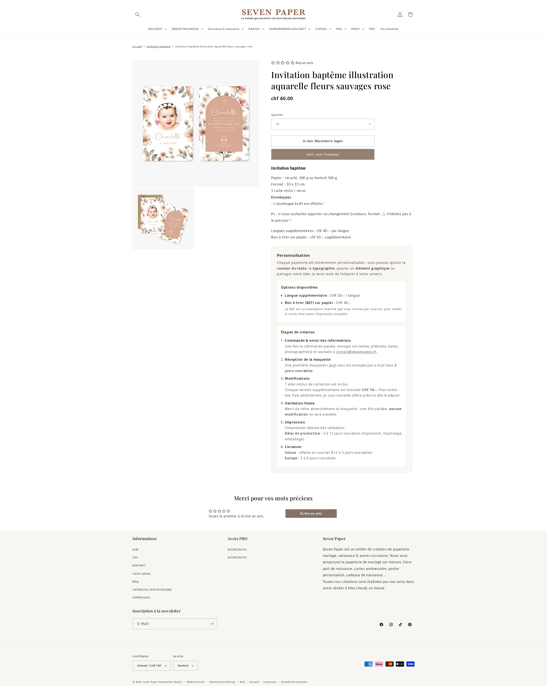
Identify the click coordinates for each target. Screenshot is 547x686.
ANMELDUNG (237, 549)
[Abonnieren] (212, 623)
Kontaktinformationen (294, 681)
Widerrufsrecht (196, 681)
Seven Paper (150, 681)
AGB (135, 549)
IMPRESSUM (141, 597)
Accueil (137, 46)
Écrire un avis (311, 513)
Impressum (270, 681)
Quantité (277, 115)
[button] (137, 14)
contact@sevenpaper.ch (356, 351)
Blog (135, 581)
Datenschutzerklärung (222, 681)
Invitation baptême (159, 46)
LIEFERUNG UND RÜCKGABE (152, 589)
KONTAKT (139, 565)
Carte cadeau (141, 573)
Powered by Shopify (170, 681)
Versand (254, 681)
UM (135, 557)
